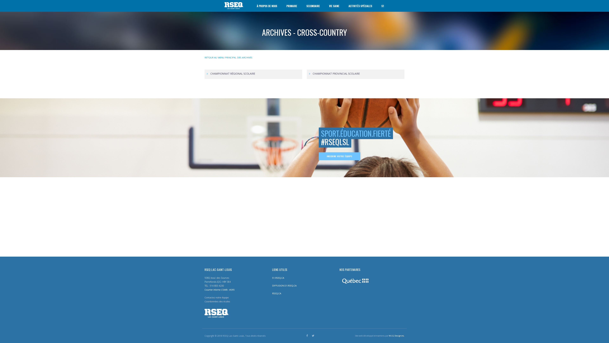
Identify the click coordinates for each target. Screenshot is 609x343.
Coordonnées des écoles (217, 301)
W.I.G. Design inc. (396, 335)
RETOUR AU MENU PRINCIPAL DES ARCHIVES (228, 57)
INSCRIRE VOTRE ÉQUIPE (339, 156)
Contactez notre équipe (217, 297)
